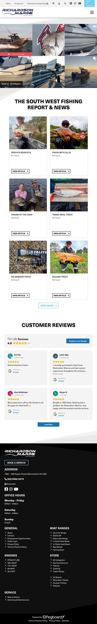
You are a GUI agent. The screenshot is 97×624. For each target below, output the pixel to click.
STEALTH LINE (13, 560)
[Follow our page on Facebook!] (71, 3)
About (8, 3)
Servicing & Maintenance (18, 600)
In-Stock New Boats (61, 541)
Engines (11, 555)
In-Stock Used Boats (61, 544)
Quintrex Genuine (60, 563)
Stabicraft (57, 535)
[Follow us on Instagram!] (11, 490)
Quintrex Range (59, 532)
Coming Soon (58, 550)
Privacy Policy (13, 544)
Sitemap (65, 620)
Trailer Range (58, 571)
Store (54, 555)
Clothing (56, 568)
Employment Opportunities (18, 538)
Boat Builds (57, 547)
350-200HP (12, 563)
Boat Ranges (59, 528)
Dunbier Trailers (59, 583)
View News (47, 305)
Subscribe (11, 484)
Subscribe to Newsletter (36, 3)
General (11, 528)
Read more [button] (58, 373)
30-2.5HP (11, 571)
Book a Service (16, 462)
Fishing (56, 565)
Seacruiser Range (60, 538)
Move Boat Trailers (60, 580)
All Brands (57, 577)
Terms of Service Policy (17, 547)
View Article (19, 171)
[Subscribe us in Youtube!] (16, 490)
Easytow (56, 585)
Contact (10, 535)
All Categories (59, 560)
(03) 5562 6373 (15, 478)
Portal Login (12, 541)
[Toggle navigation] (92, 12)
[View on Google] (10, 356)
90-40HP (11, 568)
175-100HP (12, 565)
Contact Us (19, 3)
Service (10, 592)
